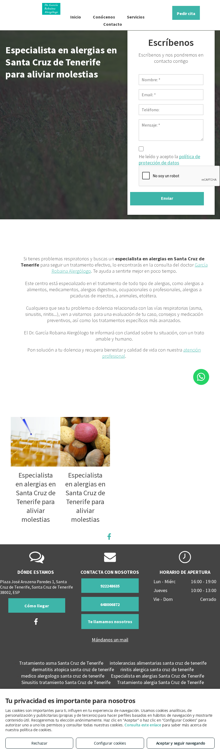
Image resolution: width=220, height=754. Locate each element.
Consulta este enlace (142, 724)
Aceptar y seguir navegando (180, 743)
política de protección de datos (169, 159)
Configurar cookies (110, 743)
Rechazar (39, 743)
